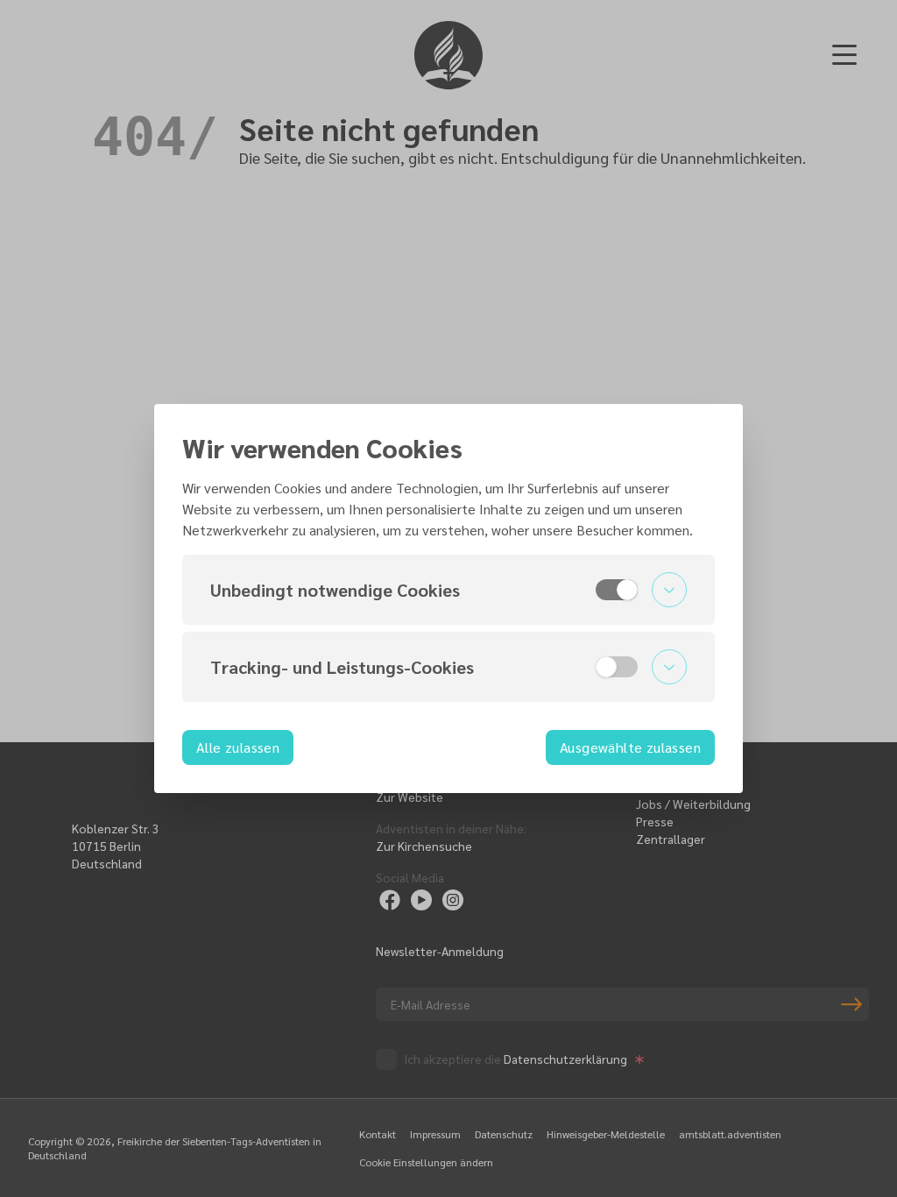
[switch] (617, 589)
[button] (448, 590)
